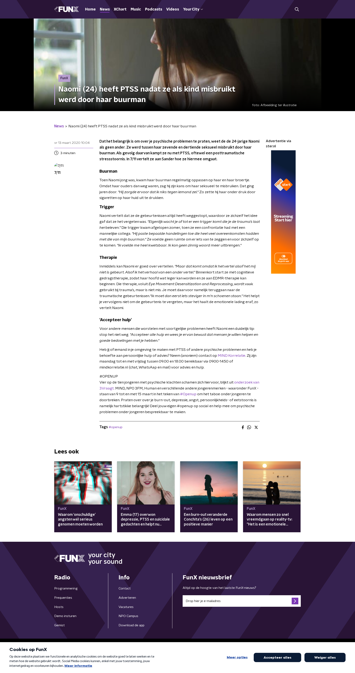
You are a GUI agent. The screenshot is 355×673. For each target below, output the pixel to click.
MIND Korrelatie (231, 356)
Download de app (131, 625)
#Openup (188, 394)
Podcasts (153, 9)
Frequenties (63, 597)
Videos (172, 9)
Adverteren (127, 597)
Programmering (66, 588)
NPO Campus (128, 616)
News (105, 9)
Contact (125, 588)
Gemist (59, 625)
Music (136, 9)
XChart (120, 9)
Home (90, 9)
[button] (297, 9)
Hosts (58, 607)
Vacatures (126, 607)
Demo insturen (65, 616)
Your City (191, 9)
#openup (115, 427)
